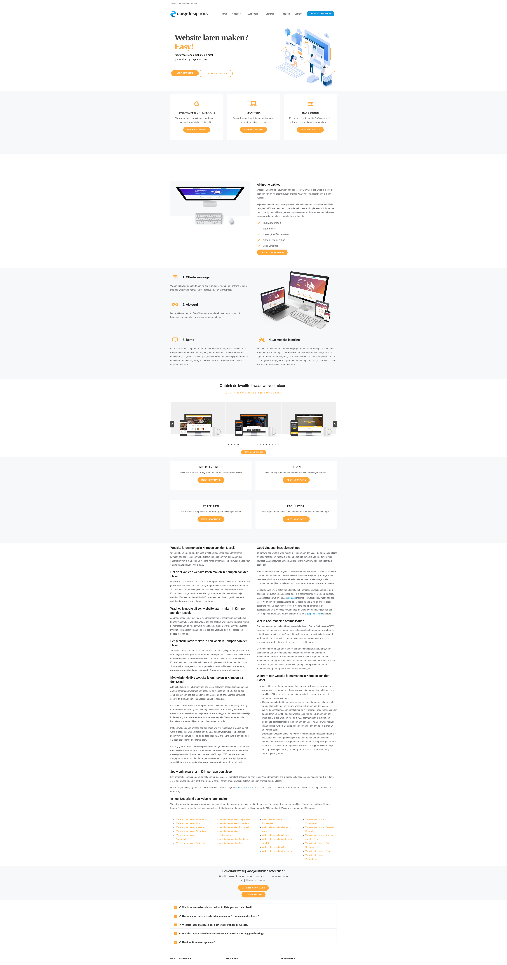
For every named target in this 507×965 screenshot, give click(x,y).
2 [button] (232, 444)
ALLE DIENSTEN (185, 73)
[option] (195, 422)
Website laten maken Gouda (275, 835)
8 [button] (250, 444)
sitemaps (291, 598)
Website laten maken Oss (274, 847)
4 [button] (238, 444)
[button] (172, 424)
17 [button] (278, 444)
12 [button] (263, 444)
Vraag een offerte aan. (185, 3)
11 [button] (259, 444)
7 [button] (247, 444)
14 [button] (269, 444)
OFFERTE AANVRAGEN (215, 73)
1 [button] (229, 444)
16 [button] (275, 444)
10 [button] (256, 444)
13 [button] (266, 444)
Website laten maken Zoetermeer (277, 851)
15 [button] (272, 444)
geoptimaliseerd (314, 614)
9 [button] (253, 444)
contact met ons (243, 787)
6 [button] (244, 444)
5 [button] (241, 444)
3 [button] (235, 444)
